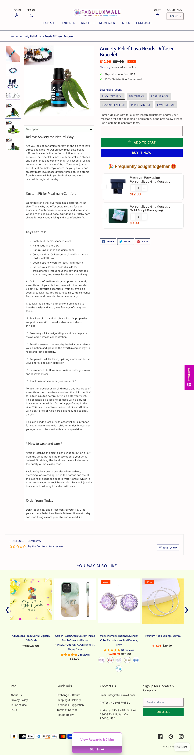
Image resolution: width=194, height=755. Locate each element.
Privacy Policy (19, 700)
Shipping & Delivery (69, 700)
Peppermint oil (141, 104)
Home (14, 36)
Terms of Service (67, 709)
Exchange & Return (68, 695)
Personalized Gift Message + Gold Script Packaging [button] (151, 208)
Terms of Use (18, 704)
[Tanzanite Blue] (136, 660)
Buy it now (142, 153)
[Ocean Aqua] (119, 668)
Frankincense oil (113, 104)
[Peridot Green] (127, 660)
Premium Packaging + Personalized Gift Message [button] (150, 179)
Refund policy (65, 714)
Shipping (105, 67)
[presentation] (7, 609)
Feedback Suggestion (70, 704)
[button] (59, 129)
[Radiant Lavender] (102, 660)
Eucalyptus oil (112, 96)
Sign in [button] (95, 749)
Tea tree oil (137, 96)
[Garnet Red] (110, 660)
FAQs (13, 709)
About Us (16, 695)
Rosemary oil (160, 96)
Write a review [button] (168, 547)
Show (189, 377)
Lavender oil (166, 104)
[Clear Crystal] (119, 660)
